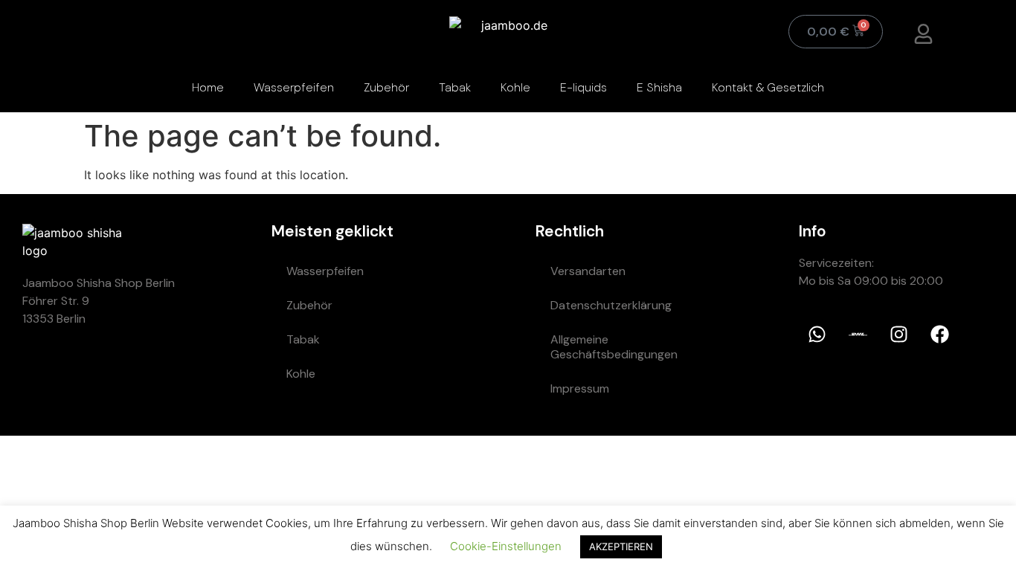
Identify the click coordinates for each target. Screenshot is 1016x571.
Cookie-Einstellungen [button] (506, 546)
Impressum (579, 388)
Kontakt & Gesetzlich (768, 87)
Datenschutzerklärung (611, 305)
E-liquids (583, 87)
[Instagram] (899, 334)
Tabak (455, 87)
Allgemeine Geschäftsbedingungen (614, 347)
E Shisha (659, 87)
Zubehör (386, 87)
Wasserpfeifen (294, 87)
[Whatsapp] (817, 334)
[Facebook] (940, 334)
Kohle (515, 87)
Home (208, 87)
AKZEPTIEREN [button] (621, 546)
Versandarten (588, 271)
